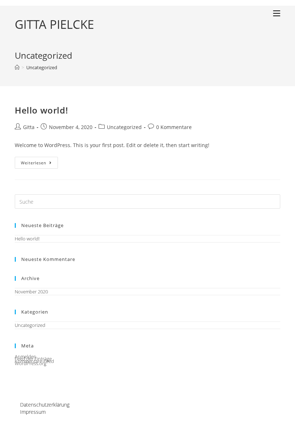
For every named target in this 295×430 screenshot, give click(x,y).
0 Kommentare (174, 127)
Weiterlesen (39, 164)
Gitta (29, 127)
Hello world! (41, 110)
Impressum (33, 411)
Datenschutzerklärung (44, 404)
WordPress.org (30, 363)
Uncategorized (124, 127)
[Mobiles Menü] (276, 13)
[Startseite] (17, 67)
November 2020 (31, 291)
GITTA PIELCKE (54, 24)
